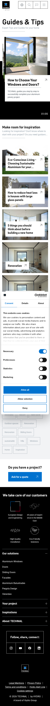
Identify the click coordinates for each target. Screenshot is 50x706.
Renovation (29, 423)
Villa (22, 441)
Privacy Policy (34, 683)
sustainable (10, 441)
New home (35, 415)
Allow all (25, 390)
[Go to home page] (6, 6)
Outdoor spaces (11, 423)
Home (7, 450)
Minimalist (9, 415)
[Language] (22, 5)
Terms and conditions (15, 687)
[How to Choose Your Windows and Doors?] (46, 79)
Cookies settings (25, 691)
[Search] (29, 5)
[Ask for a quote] (36, 5)
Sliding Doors (26, 432)
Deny (25, 408)
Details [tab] (25, 303)
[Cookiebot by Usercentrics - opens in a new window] (35, 295)
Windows (34, 441)
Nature (22, 415)
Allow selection (25, 399)
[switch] (43, 360)
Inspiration (20, 450)
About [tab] (41, 303)
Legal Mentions (16, 683)
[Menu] (44, 5)
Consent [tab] (9, 303)
